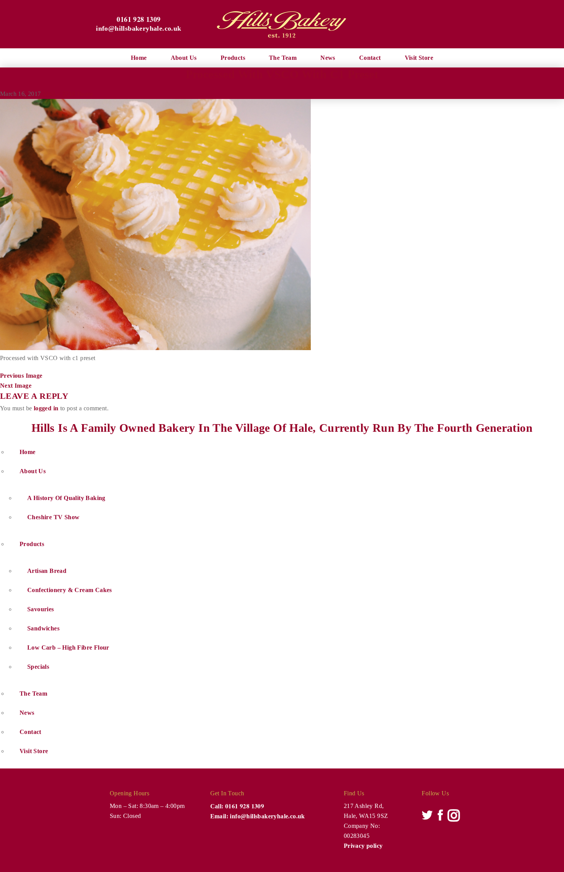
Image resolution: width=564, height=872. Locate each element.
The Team (283, 57)
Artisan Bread (46, 571)
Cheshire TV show (53, 517)
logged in (46, 408)
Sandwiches (43, 628)
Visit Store (419, 57)
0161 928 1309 (138, 19)
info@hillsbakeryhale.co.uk (138, 28)
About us (184, 57)
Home (139, 57)
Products (233, 57)
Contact (370, 57)
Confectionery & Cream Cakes (69, 590)
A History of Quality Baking (66, 498)
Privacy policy (363, 845)
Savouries (40, 609)
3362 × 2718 (59, 93)
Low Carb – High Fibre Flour (68, 647)
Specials (38, 666)
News (327, 57)
